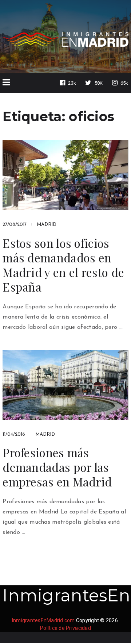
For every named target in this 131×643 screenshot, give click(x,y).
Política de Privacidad (65, 628)
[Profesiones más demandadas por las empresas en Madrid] (65, 385)
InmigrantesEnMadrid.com (43, 620)
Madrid (46, 224)
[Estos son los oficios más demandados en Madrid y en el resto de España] (65, 175)
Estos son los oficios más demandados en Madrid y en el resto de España (63, 265)
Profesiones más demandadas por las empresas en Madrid (57, 467)
